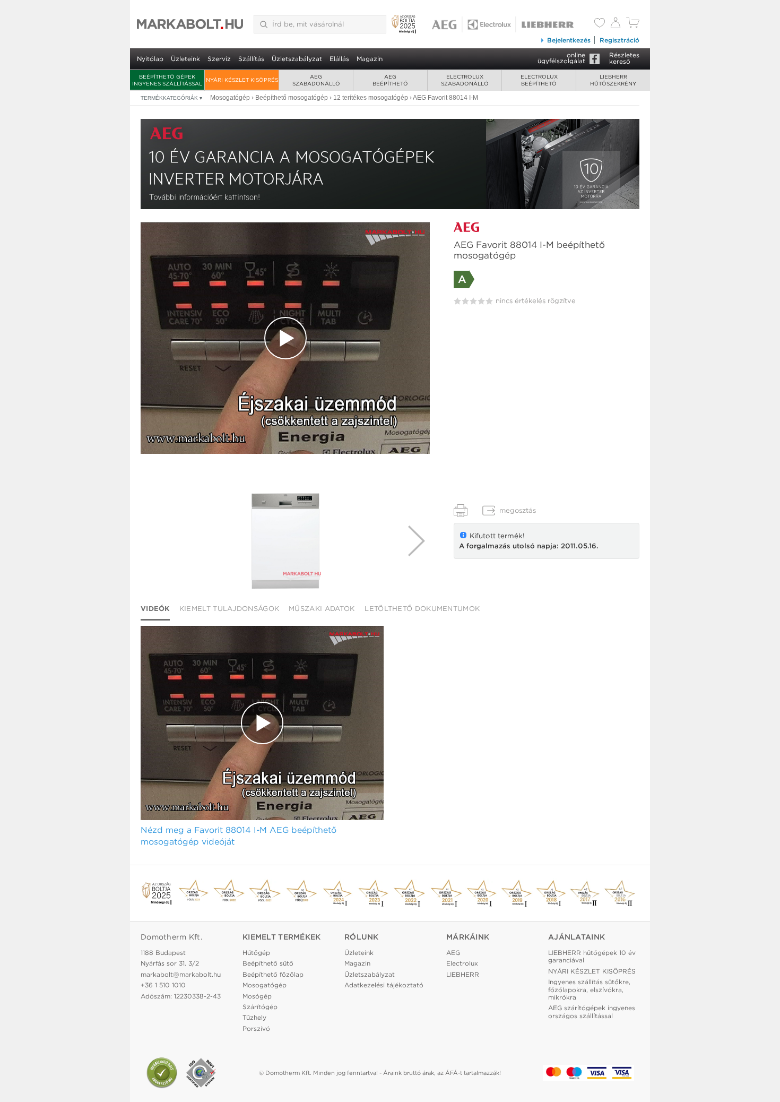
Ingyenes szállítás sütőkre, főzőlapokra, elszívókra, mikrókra (589, 989)
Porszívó (256, 1028)
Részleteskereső (624, 58)
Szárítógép (260, 1007)
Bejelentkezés (569, 40)
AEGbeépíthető (390, 80)
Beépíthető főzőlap (273, 974)
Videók (155, 609)
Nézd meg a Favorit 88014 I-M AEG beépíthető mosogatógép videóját (238, 836)
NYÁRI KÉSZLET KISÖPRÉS (242, 79)
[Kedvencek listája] (599, 24)
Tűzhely (254, 1017)
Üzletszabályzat (297, 59)
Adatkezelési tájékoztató (383, 985)
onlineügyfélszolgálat (561, 58)
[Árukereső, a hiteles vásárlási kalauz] (162, 1073)
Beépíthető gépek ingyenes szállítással (167, 80)
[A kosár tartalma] (632, 25)
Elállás (339, 59)
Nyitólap (150, 59)
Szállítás (251, 59)
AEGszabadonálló (316, 80)
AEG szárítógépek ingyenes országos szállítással (591, 1011)
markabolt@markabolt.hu (181, 974)
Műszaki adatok (321, 609)
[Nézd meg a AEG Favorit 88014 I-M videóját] (285, 338)
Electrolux (462, 963)
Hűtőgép (256, 953)
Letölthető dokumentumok (422, 609)
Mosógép (257, 996)
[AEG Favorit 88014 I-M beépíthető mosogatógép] (285, 541)
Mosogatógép (264, 985)
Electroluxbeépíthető (539, 80)
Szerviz (219, 59)
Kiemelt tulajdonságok (229, 609)
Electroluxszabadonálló (465, 80)
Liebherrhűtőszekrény (613, 80)
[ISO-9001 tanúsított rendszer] (201, 1073)
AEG (453, 953)
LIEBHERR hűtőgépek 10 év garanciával (592, 956)
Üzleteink (185, 59)
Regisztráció (619, 40)
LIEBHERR (462, 974)
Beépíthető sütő (267, 963)
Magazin (370, 59)
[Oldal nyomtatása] (460, 511)
